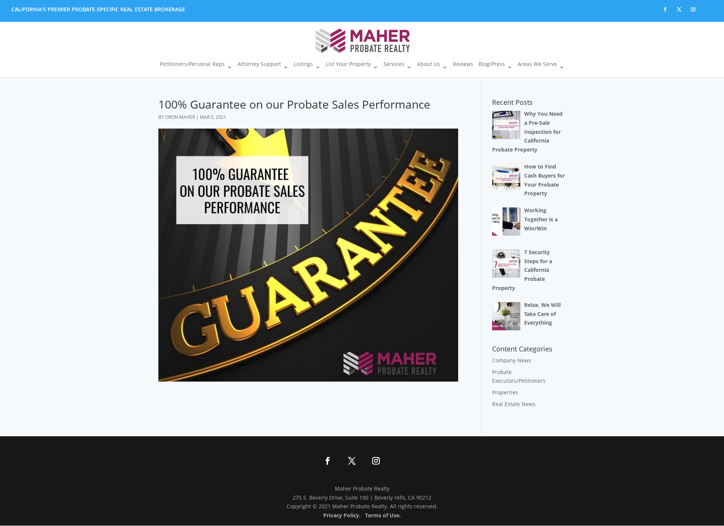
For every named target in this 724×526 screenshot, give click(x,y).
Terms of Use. (383, 515)
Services (393, 64)
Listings (303, 64)
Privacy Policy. (341, 515)
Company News (511, 360)
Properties (505, 392)
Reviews (463, 64)
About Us (428, 64)
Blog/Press (492, 64)
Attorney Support (259, 64)
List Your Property (348, 64)
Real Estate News (513, 404)
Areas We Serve (537, 64)
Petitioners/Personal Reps (192, 64)
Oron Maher (180, 117)
